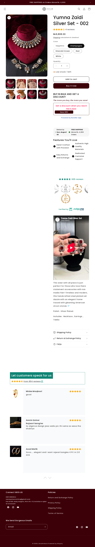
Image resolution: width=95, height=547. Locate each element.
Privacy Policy (54, 503)
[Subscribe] (44, 527)
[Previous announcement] (4, 2)
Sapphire (61, 46)
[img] (17, 381)
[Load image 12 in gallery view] (43, 94)
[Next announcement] (90, 2)
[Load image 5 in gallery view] (43, 84)
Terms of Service (55, 513)
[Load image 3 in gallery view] (21, 84)
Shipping (56, 37)
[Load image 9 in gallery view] (10, 94)
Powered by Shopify (55, 543)
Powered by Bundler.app (71, 118)
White (58, 56)
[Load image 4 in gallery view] (32, 84)
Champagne (76, 46)
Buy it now (71, 86)
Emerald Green (63, 51)
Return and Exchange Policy (60, 497)
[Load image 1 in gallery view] (10, 84)
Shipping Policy (55, 508)
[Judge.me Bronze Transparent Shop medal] (77, 188)
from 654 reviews (32, 381)
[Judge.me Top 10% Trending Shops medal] (65, 198)
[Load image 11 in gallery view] (32, 94)
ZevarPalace (43, 543)
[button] (4, 9)
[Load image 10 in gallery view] (21, 94)
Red (77, 51)
